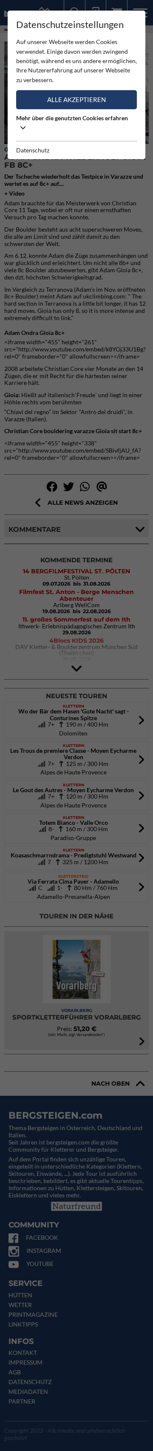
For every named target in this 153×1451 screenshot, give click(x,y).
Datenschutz (32, 150)
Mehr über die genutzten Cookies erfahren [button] (72, 118)
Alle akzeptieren (76, 99)
